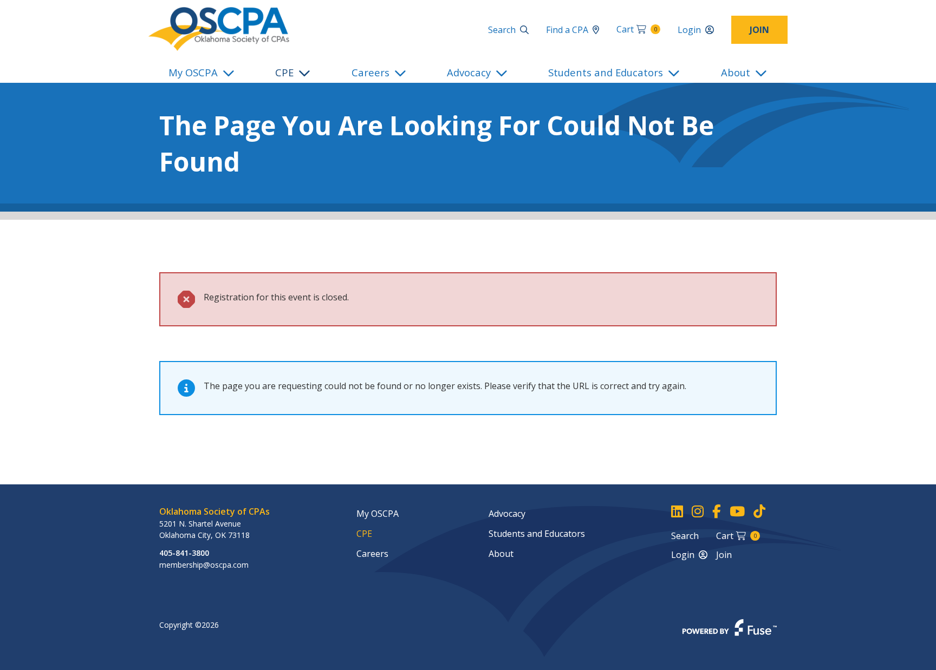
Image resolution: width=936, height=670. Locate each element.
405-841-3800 (184, 553)
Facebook (716, 511)
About (735, 72)
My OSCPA (193, 72)
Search (502, 30)
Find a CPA (567, 30)
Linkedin (677, 511)
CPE (284, 72)
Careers (370, 72)
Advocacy (469, 72)
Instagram (698, 511)
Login (689, 30)
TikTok (759, 511)
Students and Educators (605, 72)
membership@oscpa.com (204, 565)
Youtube (737, 511)
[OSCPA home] (218, 28)
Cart (636, 29)
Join (759, 30)
